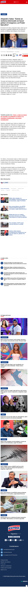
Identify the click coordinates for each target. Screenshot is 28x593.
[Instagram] (15, 537)
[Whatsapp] (2, 55)
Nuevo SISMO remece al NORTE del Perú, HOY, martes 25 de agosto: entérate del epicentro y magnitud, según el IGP (12, 468)
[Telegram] (11, 55)
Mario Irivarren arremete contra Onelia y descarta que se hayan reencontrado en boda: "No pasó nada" (13, 340)
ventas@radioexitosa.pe (8, 549)
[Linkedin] (8, 55)
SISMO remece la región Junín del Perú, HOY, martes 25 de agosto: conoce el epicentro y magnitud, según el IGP (14, 392)
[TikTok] (19, 537)
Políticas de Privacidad (6, 567)
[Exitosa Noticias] (3, 2)
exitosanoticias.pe (7, 552)
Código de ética (4, 560)
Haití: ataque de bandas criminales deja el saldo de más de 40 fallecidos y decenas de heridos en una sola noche (15, 284)
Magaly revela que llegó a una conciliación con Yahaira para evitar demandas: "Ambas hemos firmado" (12, 366)
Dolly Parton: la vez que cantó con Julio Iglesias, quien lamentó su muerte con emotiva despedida (14, 417)
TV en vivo (3, 564)
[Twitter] (4, 55)
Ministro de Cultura (15, 190)
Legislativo (8, 190)
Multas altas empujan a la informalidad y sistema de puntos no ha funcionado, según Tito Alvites (18, 199)
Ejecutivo (2, 190)
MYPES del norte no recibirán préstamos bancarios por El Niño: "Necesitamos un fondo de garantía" (18, 216)
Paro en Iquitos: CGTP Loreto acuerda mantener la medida (16, 223)
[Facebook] (6, 55)
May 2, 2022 (4, 182)
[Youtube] (13, 537)
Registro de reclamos (5, 562)
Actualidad (4, 14)
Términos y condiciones (6, 565)
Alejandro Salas (21, 188)
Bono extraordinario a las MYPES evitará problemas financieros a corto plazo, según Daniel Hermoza (18, 208)
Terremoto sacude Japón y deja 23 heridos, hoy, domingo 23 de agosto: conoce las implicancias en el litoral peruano (15, 273)
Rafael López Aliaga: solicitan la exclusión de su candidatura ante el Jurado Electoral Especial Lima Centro (15, 268)
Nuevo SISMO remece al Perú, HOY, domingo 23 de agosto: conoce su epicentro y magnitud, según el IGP (15, 279)
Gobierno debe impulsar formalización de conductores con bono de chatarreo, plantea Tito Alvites (17, 233)
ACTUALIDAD (13, 188)
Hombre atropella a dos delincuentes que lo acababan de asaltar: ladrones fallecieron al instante (15, 263)
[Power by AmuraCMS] (24, 581)
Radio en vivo (4, 569)
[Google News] (17, 537)
